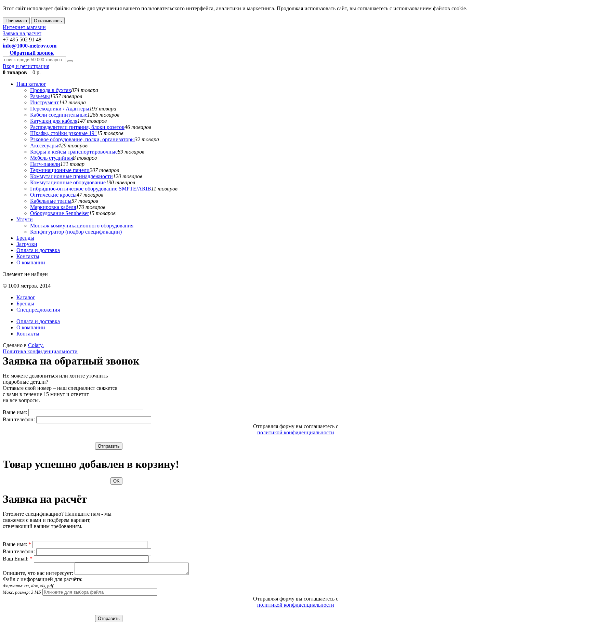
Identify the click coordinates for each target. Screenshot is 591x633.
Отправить (109, 446)
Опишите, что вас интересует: (38, 573)
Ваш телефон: (19, 419)
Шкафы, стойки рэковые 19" (63, 133)
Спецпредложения (38, 310)
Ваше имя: (15, 412)
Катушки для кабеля (53, 121)
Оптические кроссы (53, 195)
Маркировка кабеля (53, 207)
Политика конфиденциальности (40, 351)
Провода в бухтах (50, 90)
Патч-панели (45, 164)
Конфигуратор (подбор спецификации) (76, 232)
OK (116, 481)
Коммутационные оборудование (68, 182)
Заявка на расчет (22, 33)
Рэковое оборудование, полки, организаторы (82, 139)
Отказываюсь (48, 20)
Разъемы (40, 96)
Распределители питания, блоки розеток (77, 127)
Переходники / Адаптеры (59, 108)
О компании (30, 262)
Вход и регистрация (26, 66)
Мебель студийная (51, 158)
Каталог (25, 297)
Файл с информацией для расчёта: (42, 585)
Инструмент (44, 102)
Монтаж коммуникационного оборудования (81, 225)
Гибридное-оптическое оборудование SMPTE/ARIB (90, 189)
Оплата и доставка (38, 250)
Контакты (27, 256)
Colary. (36, 345)
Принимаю (16, 20)
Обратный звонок (32, 53)
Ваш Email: (17, 559)
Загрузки (26, 244)
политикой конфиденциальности (295, 432)
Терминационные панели (60, 170)
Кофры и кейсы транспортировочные (74, 152)
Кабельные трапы (50, 201)
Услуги (24, 219)
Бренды (25, 238)
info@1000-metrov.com (29, 46)
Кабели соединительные (58, 115)
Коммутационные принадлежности (71, 176)
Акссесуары (44, 145)
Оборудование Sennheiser (59, 213)
